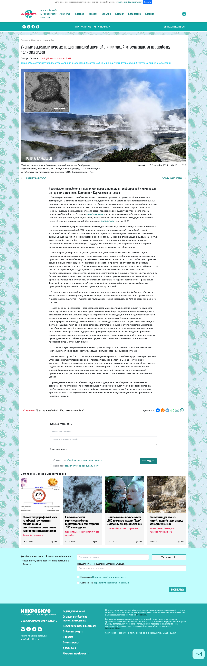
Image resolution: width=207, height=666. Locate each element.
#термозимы (128, 62)
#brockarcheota (165, 532)
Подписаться (176, 26)
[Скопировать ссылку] (182, 410)
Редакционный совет (74, 611)
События (106, 14)
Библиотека (134, 14)
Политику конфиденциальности (82, 465)
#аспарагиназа (36, 535)
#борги (117, 528)
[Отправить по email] (177, 410)
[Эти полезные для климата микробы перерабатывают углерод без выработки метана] (166, 494)
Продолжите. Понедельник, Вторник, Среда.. (101, 563)
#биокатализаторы (40, 62)
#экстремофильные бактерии (103, 62)
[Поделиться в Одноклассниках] (163, 410)
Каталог (119, 14)
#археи (25, 62)
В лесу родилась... (59, 449)
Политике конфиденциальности (130, 2)
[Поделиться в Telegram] (167, 410)
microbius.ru (141, 615)
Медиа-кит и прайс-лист (74, 653)
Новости (93, 14)
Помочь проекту (71, 642)
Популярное (83, 26)
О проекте (68, 637)
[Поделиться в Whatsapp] (172, 410)
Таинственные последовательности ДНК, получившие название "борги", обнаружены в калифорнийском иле (124, 520)
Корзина (149, 14)
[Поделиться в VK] (158, 410)
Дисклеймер (69, 648)
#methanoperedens (129, 528)
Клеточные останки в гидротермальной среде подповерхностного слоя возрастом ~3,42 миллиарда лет (82, 522)
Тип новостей (168, 557)
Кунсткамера (102, 26)
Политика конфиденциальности (79, 626)
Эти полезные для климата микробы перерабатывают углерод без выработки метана (166, 520)
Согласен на (104, 582)
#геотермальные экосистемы (153, 62)
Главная (79, 14)
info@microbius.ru (30, 639)
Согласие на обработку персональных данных (75, 618)
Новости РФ (48, 40)
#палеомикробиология (82, 532)
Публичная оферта (73, 631)
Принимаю (103, 577)
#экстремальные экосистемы (68, 62)
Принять (147, 2)
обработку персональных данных (84, 460)
